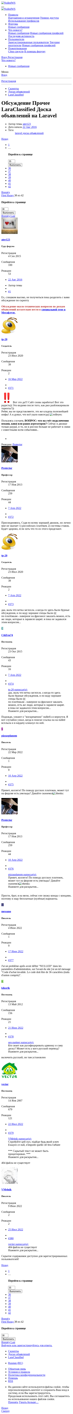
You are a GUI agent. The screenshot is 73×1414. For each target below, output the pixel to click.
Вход (4, 74)
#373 (11, 604)
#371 (11, 388)
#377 (11, 960)
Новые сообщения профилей (46, 33)
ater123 (27, 123)
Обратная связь (17, 1368)
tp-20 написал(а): (18, 689)
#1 (9, 291)
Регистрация (8, 81)
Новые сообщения (18, 27)
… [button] (9, 147)
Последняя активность (21, 36)
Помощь (13, 1378)
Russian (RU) (15, 1363)
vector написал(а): (18, 1244)
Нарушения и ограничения (23, 17)
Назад (4, 138)
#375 (11, 784)
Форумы (13, 23)
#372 (11, 516)
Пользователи (16, 39)
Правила (13, 14)
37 (9, 171)
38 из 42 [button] (19, 195)
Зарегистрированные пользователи (28, 42)
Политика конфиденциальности (26, 1375)
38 (9, 174)
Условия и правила (19, 1371)
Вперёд (5, 192)
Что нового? (15, 30)
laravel (19, 133)
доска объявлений (33, 133)
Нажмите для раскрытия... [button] (23, 711)
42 (9, 186)
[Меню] (2, 6)
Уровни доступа (49, 17)
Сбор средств (16, 51)
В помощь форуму (34, 51)
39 (9, 177)
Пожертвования (17, 48)
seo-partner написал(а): (21, 1042)
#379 (11, 1132)
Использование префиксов (23, 20)
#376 (11, 868)
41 (9, 183)
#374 (11, 683)
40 (9, 180)
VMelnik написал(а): (20, 1138)
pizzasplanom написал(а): (22, 874)
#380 (11, 1238)
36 (9, 168)
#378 (11, 1036)
